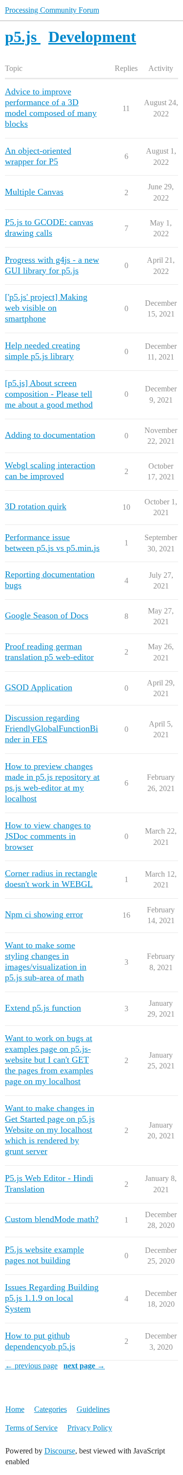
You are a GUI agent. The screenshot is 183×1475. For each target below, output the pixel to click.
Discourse (59, 1451)
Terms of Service (31, 1428)
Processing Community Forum (52, 10)
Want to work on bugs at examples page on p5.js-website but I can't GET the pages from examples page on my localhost (49, 1059)
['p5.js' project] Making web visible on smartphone (46, 307)
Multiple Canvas (34, 192)
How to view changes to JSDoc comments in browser (48, 836)
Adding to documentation (50, 435)
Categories (50, 1409)
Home (14, 1409)
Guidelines (93, 1409)
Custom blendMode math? (52, 1219)
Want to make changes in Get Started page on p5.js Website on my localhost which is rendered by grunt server (50, 1129)
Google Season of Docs (46, 615)
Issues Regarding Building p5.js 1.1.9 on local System (52, 1298)
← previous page (31, 1366)
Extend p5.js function (43, 1008)
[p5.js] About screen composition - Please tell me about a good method (49, 393)
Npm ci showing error (44, 914)
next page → (84, 1366)
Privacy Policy (89, 1428)
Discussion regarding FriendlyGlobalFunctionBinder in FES (51, 728)
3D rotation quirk (35, 506)
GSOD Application (38, 687)
